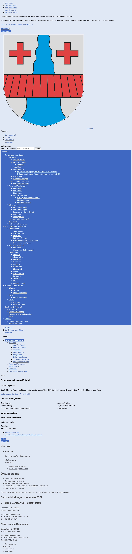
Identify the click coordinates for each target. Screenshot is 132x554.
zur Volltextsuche (11, 12)
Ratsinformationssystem (18, 224)
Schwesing (17, 276)
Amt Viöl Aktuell (19, 160)
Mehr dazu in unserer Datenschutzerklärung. (17, 24)
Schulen (16, 290)
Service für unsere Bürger (14, 155)
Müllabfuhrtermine (24, 202)
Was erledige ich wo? (21, 219)
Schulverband (18, 247)
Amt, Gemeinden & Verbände (15, 226)
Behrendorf (17, 259)
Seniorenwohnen (15, 323)
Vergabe (20, 164)
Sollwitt (16, 278)
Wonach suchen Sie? (8, 148)
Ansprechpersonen (20, 207)
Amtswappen (18, 231)
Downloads (17, 214)
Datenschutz (9, 139)
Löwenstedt (17, 269)
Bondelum (17, 262)
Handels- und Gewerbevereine (20, 314)
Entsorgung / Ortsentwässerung (28, 198)
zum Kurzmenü (10, 10)
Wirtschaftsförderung (16, 311)
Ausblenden (5, 28)
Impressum (9, 142)
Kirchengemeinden (20, 297)
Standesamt (17, 193)
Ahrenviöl (16, 254)
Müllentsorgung (23, 200)
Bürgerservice (14, 205)
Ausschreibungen (19, 162)
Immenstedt (17, 266)
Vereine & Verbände (16, 245)
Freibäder (16, 302)
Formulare (13, 221)
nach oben (5, 441)
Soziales (8, 319)
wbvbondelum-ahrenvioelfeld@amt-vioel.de (23, 435)
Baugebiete (17, 176)
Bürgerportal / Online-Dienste (24, 212)
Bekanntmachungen (20, 179)
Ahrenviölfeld (18, 257)
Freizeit (11, 300)
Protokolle (17, 235)
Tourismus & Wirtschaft (13, 307)
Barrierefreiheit (10, 135)
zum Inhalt (8, 3)
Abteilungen (17, 188)
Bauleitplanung (18, 169)
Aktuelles (12, 157)
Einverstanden (6, 31)
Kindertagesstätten (20, 292)
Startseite (8, 327)
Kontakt (8, 137)
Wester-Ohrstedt (19, 283)
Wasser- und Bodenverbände (23, 250)
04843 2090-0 (17, 466)
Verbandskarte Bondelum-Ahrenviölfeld (15, 394)
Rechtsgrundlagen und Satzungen (25, 240)
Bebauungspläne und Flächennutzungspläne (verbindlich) (38, 174)
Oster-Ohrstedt (18, 273)
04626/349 (12, 432)
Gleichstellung (18, 233)
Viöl (14, 281)
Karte (11, 316)
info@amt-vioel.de (18, 469)
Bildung (12, 288)
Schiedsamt (17, 190)
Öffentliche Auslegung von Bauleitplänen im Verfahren (37, 171)
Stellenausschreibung (21, 183)
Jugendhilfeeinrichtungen (18, 321)
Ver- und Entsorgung (20, 195)
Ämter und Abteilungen (17, 186)
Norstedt (16, 271)
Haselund (16, 264)
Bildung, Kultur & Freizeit (14, 285)
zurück (3, 439)
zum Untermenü (11, 7)
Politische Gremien (20, 238)
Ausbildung (17, 167)
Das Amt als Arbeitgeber (22, 243)
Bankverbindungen (20, 209)
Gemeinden (13, 252)
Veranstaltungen (19, 304)
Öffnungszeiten (18, 217)
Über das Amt (14, 228)
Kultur (11, 295)
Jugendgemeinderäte (21, 181)
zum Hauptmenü (11, 5)
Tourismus (13, 309)
